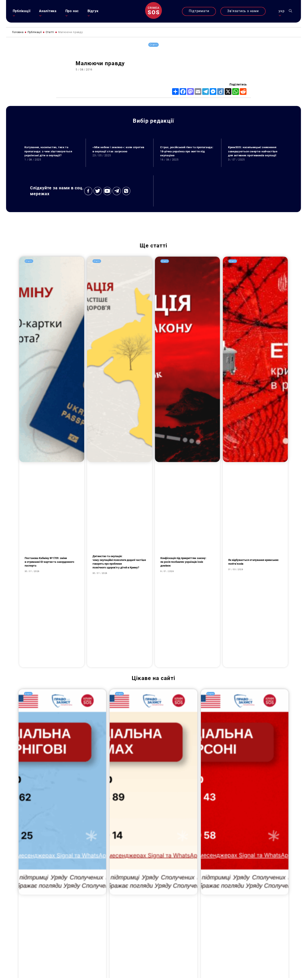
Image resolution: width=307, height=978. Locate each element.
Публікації (21, 11)
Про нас (72, 11)
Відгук (93, 11)
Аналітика (48, 11)
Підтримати (199, 11)
